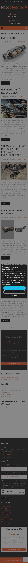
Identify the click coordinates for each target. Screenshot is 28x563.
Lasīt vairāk (13, 284)
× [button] (24, 266)
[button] (14, 295)
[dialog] (14, 281)
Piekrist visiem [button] (14, 288)
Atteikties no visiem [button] (14, 292)
